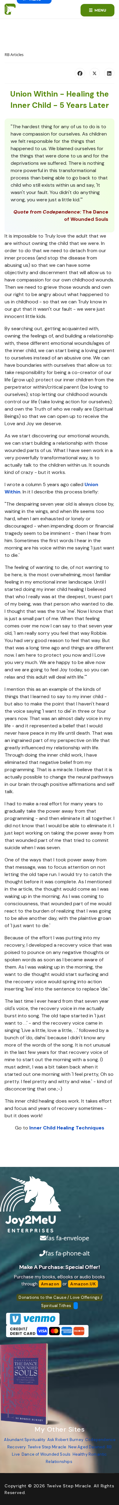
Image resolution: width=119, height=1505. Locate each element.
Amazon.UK (83, 1284)
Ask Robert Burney (65, 1439)
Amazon (50, 1284)
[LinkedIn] (109, 73)
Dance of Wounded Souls (46, 1454)
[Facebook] (80, 73)
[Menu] (97, 10)
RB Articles (14, 54)
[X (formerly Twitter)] (94, 73)
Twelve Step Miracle (47, 1447)
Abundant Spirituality (24, 1439)
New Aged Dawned (86, 1447)
